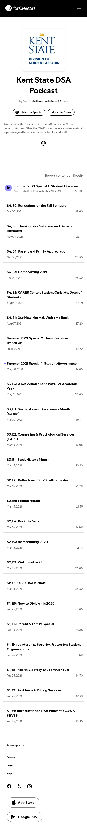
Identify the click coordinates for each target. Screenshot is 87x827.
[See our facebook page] (9, 786)
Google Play (27, 817)
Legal (10, 765)
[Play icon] (8, 188)
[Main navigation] (79, 8)
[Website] (43, 143)
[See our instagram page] (29, 786)
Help (9, 773)
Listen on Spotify (31, 112)
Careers (11, 757)
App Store (26, 802)
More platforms (61, 112)
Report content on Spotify (64, 175)
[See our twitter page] (19, 786)
